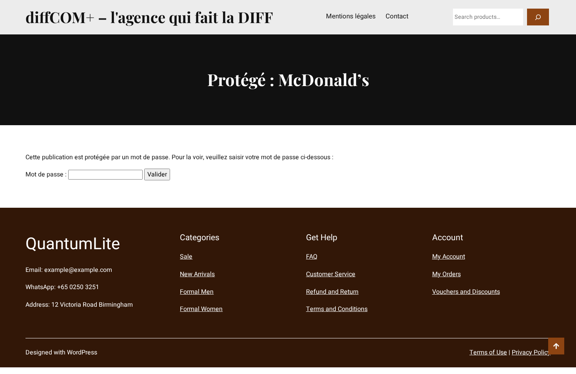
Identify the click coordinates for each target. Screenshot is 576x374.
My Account (448, 256)
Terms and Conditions (337, 309)
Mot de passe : (46, 174)
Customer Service (330, 274)
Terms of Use (488, 352)
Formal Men (197, 292)
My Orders (446, 274)
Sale (186, 256)
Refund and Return (332, 292)
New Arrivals (197, 274)
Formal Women (201, 309)
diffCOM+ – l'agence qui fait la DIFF (149, 17)
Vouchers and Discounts (466, 292)
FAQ (311, 256)
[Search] (538, 17)
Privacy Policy (531, 352)
